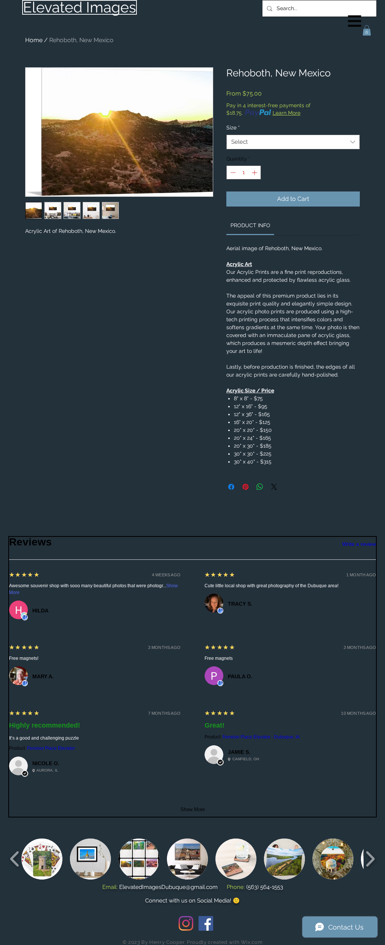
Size (233, 128)
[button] (354, 21)
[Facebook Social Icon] (206, 923)
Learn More (286, 113)
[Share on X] (274, 486)
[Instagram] (186, 923)
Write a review (359, 544)
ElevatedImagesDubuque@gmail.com (168, 887)
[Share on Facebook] (231, 486)
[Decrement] (232, 172)
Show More (192, 809)
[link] (250, 225)
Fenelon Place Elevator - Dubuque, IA (261, 737)
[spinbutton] (243, 172)
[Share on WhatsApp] (259, 486)
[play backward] (14, 858)
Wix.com (252, 942)
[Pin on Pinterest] (245, 486)
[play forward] (370, 858)
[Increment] (255, 172)
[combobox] (293, 142)
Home (33, 40)
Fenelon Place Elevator (51, 748)
